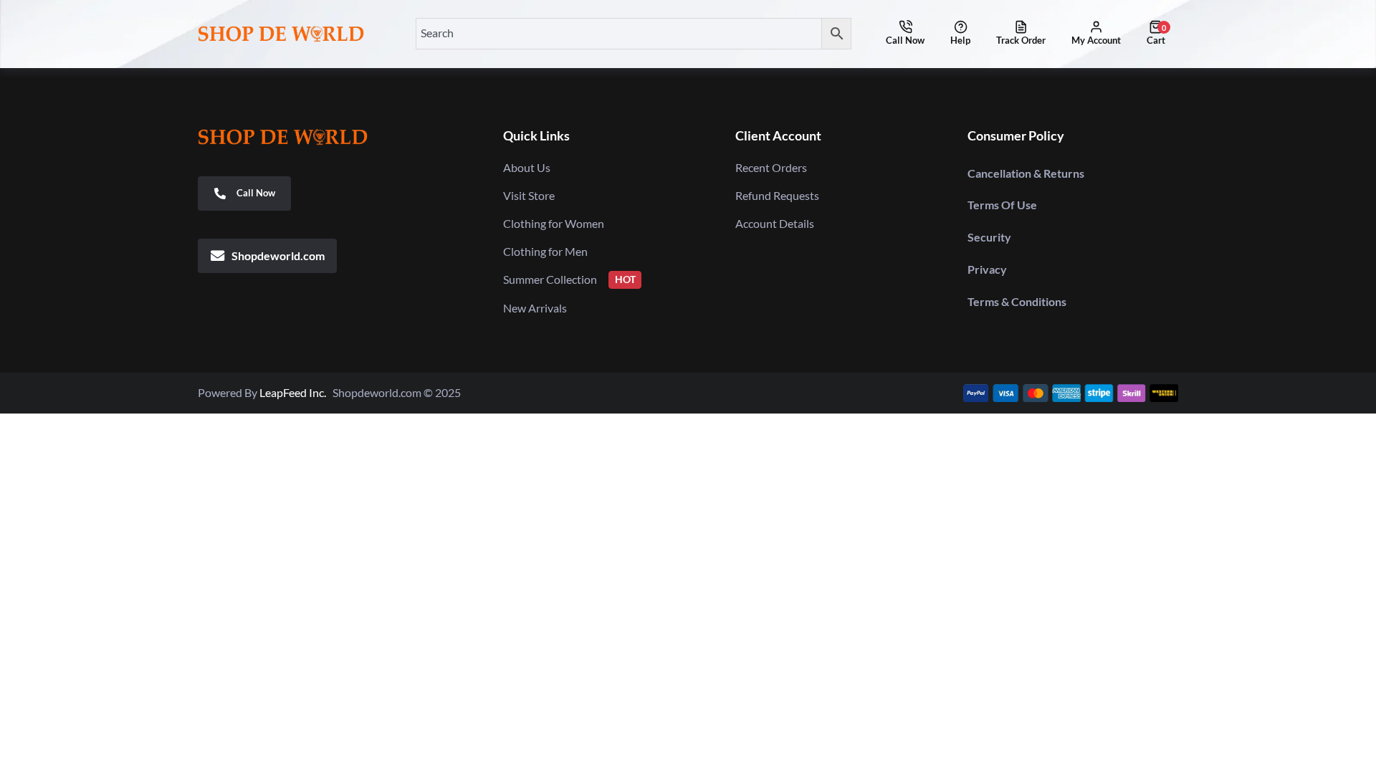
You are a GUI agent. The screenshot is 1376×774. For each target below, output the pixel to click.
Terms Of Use (1002, 204)
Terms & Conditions (1017, 301)
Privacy (987, 269)
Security (989, 237)
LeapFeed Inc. (296, 392)
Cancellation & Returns (1026, 173)
